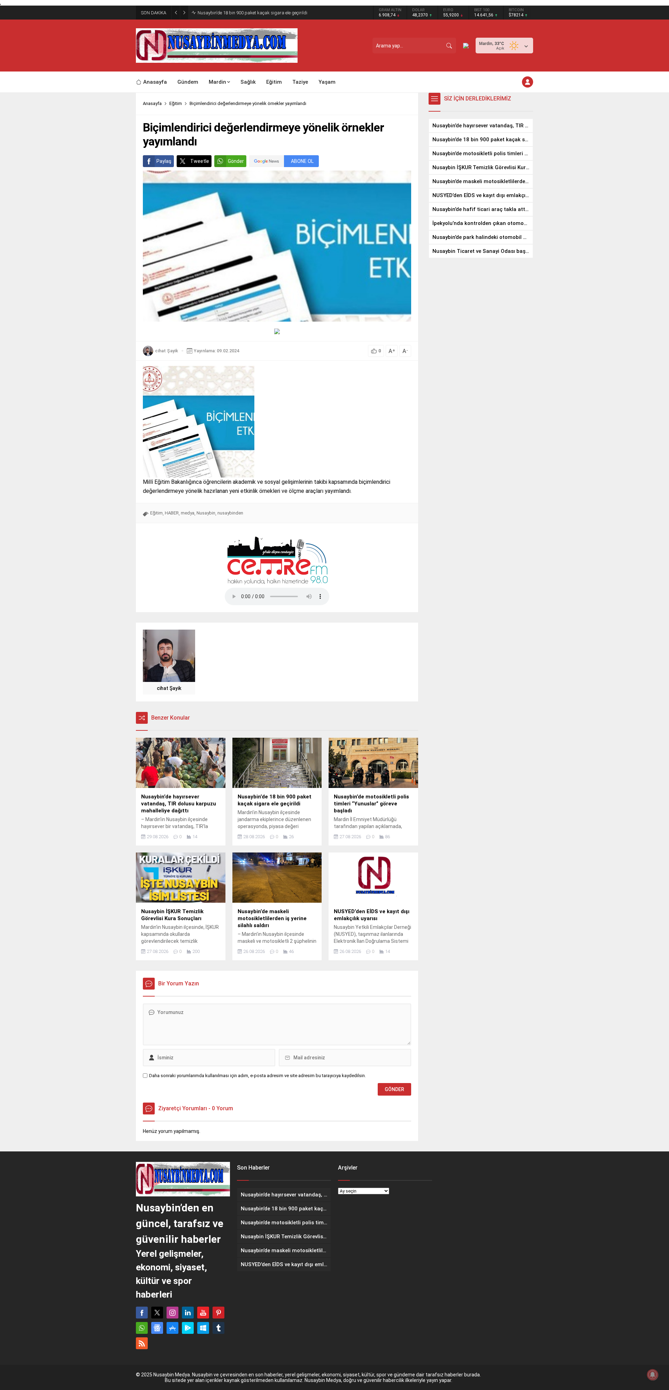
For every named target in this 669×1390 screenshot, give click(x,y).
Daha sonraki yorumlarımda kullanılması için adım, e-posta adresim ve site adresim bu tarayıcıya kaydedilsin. (257, 1075)
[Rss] (142, 1343)
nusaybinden (230, 513)
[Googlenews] (157, 1328)
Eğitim (175, 103)
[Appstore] (172, 1328)
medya (187, 513)
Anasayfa (152, 103)
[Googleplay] (188, 1328)
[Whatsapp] (142, 1328)
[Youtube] (203, 1312)
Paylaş (163, 161)
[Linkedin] (188, 1312)
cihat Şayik (166, 350)
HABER (172, 513)
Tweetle (199, 161)
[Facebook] (142, 1312)
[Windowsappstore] (203, 1328)
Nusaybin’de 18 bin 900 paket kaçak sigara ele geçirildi (252, 12)
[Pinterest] (218, 1312)
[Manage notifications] (652, 1374)
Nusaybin (206, 513)
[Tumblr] (218, 1328)
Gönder (236, 161)
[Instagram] (172, 1312)
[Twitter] (157, 1312)
